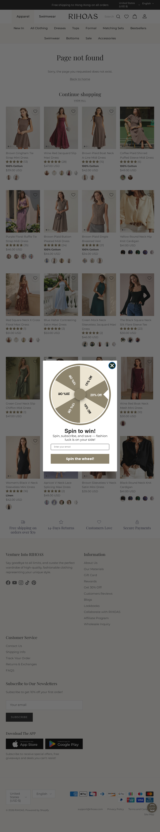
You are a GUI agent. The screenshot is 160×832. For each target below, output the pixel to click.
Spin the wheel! (80, 458)
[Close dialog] (112, 365)
